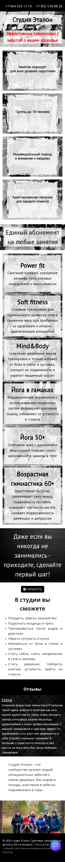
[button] (32, 725)
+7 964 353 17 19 (18, 6)
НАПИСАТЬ (34, 589)
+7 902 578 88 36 (49, 6)
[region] (32, 237)
